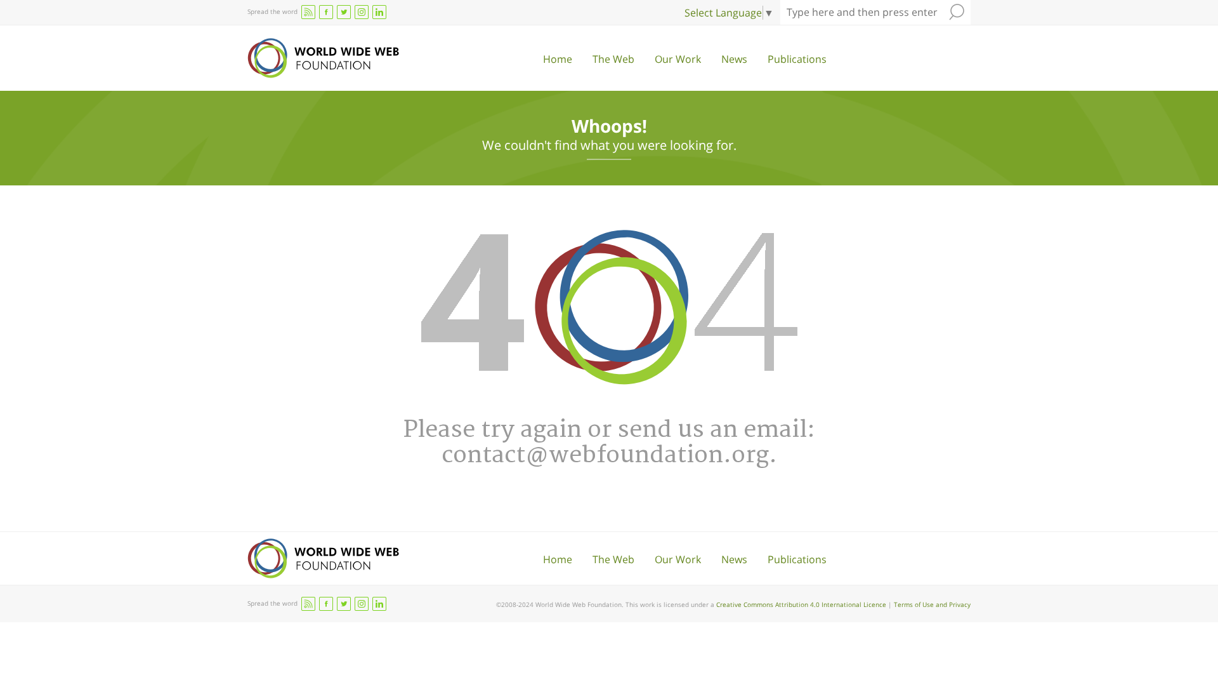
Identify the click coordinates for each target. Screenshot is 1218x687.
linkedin (379, 12)
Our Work (678, 59)
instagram (362, 12)
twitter (344, 12)
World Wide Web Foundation (323, 58)
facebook (326, 12)
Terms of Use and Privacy (932, 604)
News (734, 59)
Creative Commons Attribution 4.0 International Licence (801, 604)
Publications (797, 59)
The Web (613, 59)
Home (557, 59)
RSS (308, 12)
